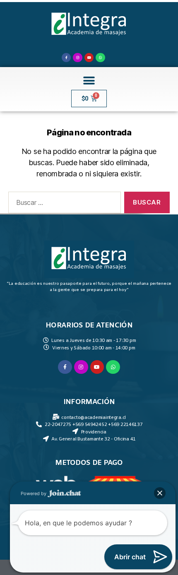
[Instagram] (77, 57)
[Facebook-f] (66, 57)
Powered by (34, 493)
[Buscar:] (63, 204)
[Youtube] (89, 57)
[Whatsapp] (100, 57)
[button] (89, 80)
